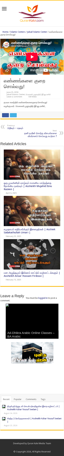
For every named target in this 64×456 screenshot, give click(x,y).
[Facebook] (30, 448)
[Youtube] (37, 448)
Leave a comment (14, 97)
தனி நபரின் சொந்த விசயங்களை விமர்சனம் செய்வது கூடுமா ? (40, 134)
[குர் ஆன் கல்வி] (32, 13)
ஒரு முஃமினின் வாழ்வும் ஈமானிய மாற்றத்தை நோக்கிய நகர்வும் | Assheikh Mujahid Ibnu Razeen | (28, 186)
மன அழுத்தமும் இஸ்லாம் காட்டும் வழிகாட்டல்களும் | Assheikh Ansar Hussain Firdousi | (32, 274)
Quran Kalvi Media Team (39, 443)
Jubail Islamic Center (37, 32)
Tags (43, 399)
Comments (31, 399)
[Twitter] (33, 448)
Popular (18, 399)
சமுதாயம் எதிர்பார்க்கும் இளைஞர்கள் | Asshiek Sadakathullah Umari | (29, 231)
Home (5, 32)
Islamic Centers (17, 32)
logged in (43, 298)
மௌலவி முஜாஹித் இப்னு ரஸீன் (38, 94)
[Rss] (27, 448)
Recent (6, 399)
